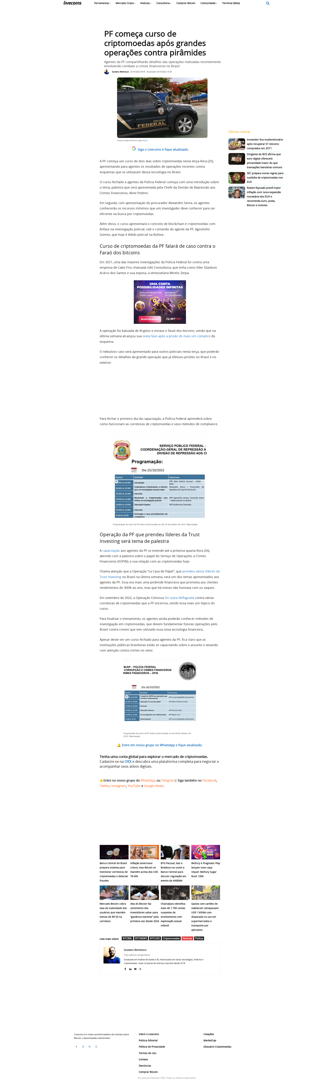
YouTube (134, 786)
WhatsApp (148, 780)
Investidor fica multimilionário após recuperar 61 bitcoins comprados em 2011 (265, 144)
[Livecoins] (72, 3)
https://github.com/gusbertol (137, 955)
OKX (128, 761)
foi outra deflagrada (179, 598)
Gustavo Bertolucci (120, 71)
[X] (140, 968)
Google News (154, 786)
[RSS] (89, 1046)
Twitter (105, 786)
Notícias (187, 938)
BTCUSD (155, 938)
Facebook (209, 780)
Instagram (118, 786)
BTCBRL (127, 938)
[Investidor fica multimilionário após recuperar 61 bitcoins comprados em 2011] (236, 144)
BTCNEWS (141, 938)
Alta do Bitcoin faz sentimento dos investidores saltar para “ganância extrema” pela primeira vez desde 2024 (144, 912)
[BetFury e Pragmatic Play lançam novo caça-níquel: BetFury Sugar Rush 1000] (205, 852)
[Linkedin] (130, 968)
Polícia (199, 938)
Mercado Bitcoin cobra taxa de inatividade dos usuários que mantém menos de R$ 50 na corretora (113, 912)
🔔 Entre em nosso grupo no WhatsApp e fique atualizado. (160, 745)
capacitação (111, 550)
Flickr (145, 140)
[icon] (268, 3)
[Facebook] (125, 968)
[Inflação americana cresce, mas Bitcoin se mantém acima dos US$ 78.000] (144, 852)
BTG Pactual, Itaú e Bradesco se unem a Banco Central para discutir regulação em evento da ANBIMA (173, 871)
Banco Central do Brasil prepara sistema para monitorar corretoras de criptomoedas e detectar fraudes (114, 871)
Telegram (168, 780)
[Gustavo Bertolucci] (107, 71)
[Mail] (135, 968)
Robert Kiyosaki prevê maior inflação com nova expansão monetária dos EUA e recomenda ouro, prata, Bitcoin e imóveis (264, 196)
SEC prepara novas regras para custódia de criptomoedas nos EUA (265, 177)
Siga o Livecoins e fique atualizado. (163, 149)
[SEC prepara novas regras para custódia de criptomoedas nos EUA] (236, 178)
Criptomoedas (171, 938)
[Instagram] (83, 1046)
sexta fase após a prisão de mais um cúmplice (176, 336)
